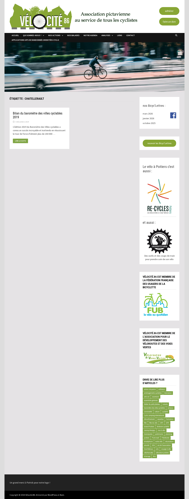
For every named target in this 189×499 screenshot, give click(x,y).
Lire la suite (20, 141)
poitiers (146, 438)
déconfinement (149, 419)
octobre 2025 (149, 123)
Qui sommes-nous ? (32, 35)
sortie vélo (159, 441)
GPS (161, 423)
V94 (153, 445)
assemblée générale (151, 400)
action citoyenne (150, 389)
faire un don (169, 21)
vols (157, 449)
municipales (148, 434)
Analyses (105, 35)
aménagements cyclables (153, 393)
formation (169, 419)
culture (157, 412)
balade (165, 404)
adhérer (169, 10)
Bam (62, 495)
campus (170, 408)
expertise (160, 419)
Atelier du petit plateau (152, 404)
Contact (130, 35)
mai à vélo (161, 430)
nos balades (73, 35)
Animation (168, 393)
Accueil (15, 35)
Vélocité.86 (30, 495)
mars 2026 (148, 113)
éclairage (147, 456)
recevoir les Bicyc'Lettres (159, 143)
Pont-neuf (155, 438)
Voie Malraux (148, 449)
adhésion (161, 389)
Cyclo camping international (154, 415)
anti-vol (146, 397)
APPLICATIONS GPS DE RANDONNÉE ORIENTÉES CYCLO (35, 40)
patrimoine (159, 434)
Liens (119, 35)
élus (154, 456)
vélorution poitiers (162, 453)
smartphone (148, 441)
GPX (167, 423)
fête (145, 423)
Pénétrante (165, 438)
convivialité (148, 412)
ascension (155, 397)
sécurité (146, 445)
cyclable (165, 412)
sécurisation (169, 441)
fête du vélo (153, 423)
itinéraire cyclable (163, 426)
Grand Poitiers (149, 426)
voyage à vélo (166, 449)
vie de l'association (164, 445)
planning (169, 434)
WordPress (52, 495)
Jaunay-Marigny (149, 430)
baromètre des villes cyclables (154, 408)
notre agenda (90, 35)
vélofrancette (148, 453)
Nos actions (54, 35)
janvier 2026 (148, 118)
